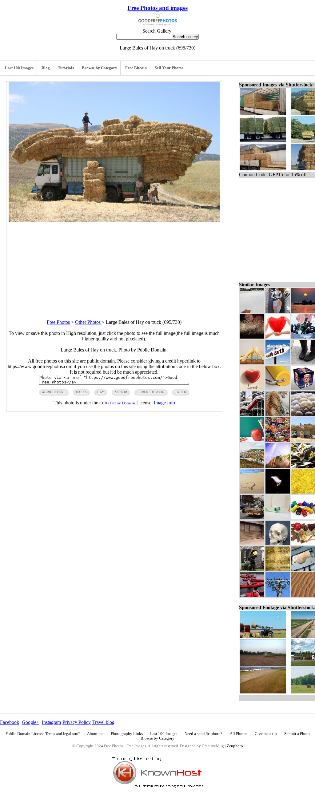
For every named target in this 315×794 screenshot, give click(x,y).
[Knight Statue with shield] (277, 311)
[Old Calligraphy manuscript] (277, 569)
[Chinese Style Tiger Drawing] (277, 414)
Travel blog (103, 722)
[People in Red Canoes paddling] (252, 595)
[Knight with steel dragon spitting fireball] (252, 569)
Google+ (30, 722)
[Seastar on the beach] (252, 311)
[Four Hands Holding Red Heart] (277, 336)
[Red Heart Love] (252, 388)
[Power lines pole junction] (277, 595)
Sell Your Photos (169, 68)
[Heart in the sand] (252, 491)
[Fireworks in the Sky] (252, 336)
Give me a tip (266, 734)
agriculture (54, 392)
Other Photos (88, 322)
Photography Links (127, 734)
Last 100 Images (19, 68)
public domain (151, 392)
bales (81, 392)
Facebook (9, 722)
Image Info (164, 402)
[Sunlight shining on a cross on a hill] (277, 466)
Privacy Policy (76, 722)
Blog (46, 68)
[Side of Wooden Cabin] (252, 543)
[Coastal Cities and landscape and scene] (252, 466)
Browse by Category (99, 68)
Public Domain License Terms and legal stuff (43, 734)
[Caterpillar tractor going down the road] (252, 517)
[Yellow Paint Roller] (277, 388)
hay (100, 392)
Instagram (51, 722)
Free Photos (58, 322)
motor (121, 392)
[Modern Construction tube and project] (252, 414)
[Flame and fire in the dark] (277, 491)
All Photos (238, 734)
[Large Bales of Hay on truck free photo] (114, 220)
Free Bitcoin (136, 68)
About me (95, 734)
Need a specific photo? (203, 734)
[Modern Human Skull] (277, 543)
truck (180, 392)
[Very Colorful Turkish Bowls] (277, 440)
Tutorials (66, 68)
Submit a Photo (297, 734)
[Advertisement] (114, 265)
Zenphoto (235, 746)
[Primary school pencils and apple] (252, 440)
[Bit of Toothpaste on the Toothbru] (277, 517)
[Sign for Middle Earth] (277, 362)
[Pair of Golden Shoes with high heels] (252, 362)
